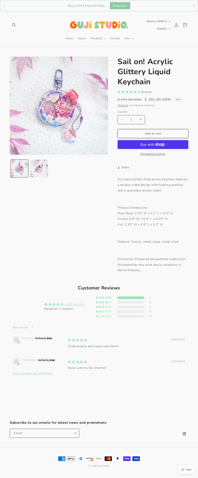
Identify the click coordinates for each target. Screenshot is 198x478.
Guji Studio (104, 465)
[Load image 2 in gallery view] (39, 168)
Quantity (123, 112)
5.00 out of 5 (75, 304)
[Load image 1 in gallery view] (19, 168)
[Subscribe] (75, 433)
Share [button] (125, 167)
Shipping (123, 105)
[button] (14, 25)
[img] (77, 340)
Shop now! (120, 5)
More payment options (153, 153)
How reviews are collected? (33, 373)
